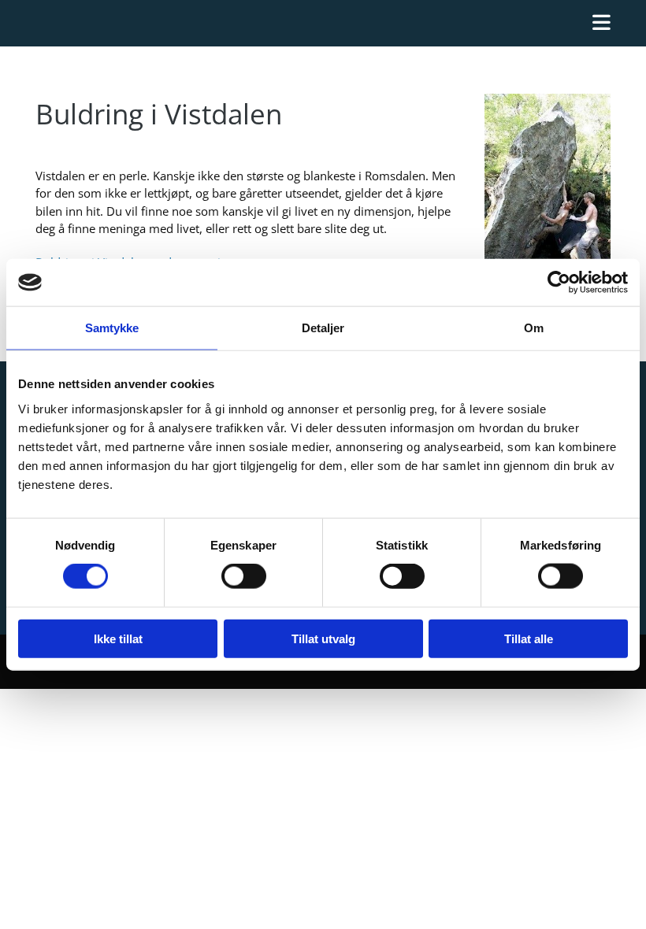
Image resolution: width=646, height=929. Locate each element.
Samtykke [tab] (112, 328)
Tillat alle (528, 638)
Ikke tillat (118, 638)
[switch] (243, 576)
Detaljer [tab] (323, 328)
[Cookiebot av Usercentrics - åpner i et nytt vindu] (559, 282)
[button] (323, 23)
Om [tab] (534, 328)
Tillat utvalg (323, 638)
